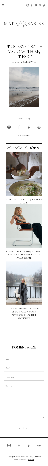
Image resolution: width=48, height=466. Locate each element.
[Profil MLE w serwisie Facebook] (32, 5)
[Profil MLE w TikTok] (44, 5)
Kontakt (31, 460)
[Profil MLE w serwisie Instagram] (27, 5)
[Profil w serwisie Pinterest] (36, 5)
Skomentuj (24, 119)
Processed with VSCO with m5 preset (24, 51)
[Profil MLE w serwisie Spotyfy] (40, 5)
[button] (3, 5)
